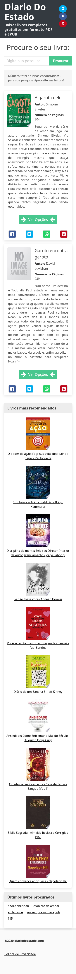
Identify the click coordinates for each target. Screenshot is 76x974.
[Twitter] (63, 9)
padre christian (18, 906)
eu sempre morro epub (43, 912)
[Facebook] (63, 16)
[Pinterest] (63, 23)
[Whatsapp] (46, 234)
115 (10, 918)
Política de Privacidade (20, 954)
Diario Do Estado (25, 12)
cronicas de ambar (46, 906)
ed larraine (15, 912)
